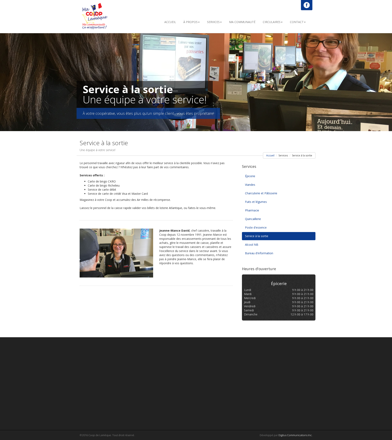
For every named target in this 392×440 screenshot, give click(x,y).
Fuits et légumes (256, 202)
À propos (190, 22)
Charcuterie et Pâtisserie (261, 193)
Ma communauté (242, 22)
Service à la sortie (256, 236)
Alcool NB (251, 245)
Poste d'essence (256, 227)
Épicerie (250, 176)
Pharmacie (252, 210)
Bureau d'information (259, 253)
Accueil (170, 22)
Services (213, 22)
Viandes (250, 185)
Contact (297, 22)
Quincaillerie (253, 219)
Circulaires (272, 22)
